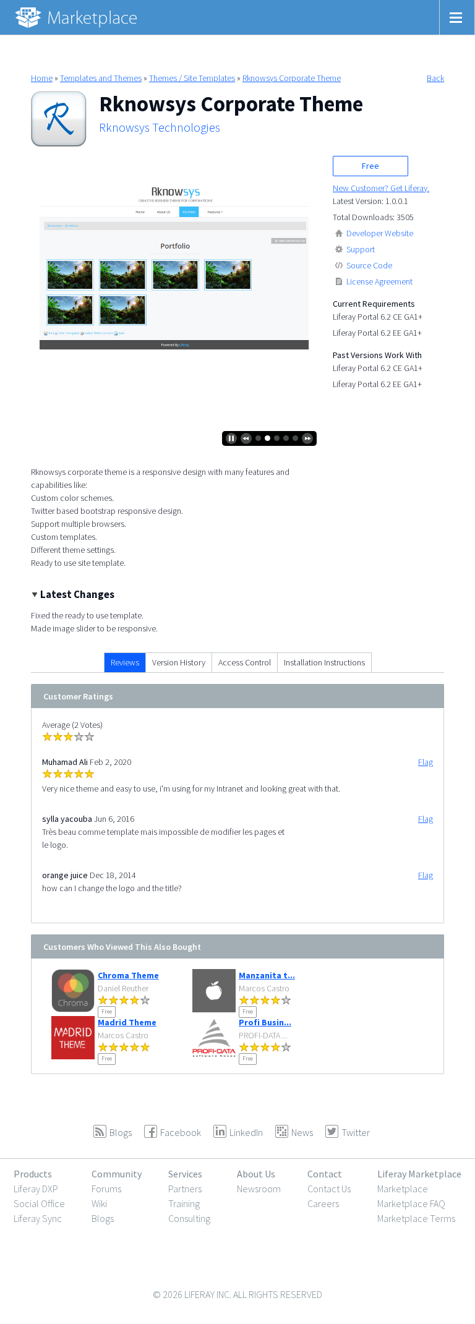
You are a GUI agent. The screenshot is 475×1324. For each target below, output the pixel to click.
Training (184, 1203)
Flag (425, 761)
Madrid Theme (127, 1022)
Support (360, 249)
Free (370, 165)
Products (33, 1174)
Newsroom (259, 1188)
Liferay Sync (38, 1218)
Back (435, 77)
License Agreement (379, 281)
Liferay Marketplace (419, 1174)
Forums (106, 1188)
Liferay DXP (36, 1188)
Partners (185, 1188)
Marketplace (402, 1188)
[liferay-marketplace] (77, 17)
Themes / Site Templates (192, 77)
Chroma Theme (128, 975)
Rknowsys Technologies (159, 127)
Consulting (189, 1218)
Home (42, 77)
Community (117, 1174)
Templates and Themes (101, 77)
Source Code (369, 265)
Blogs (103, 1218)
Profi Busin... (265, 1022)
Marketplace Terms (416, 1218)
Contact (324, 1174)
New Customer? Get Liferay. (381, 188)
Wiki (99, 1203)
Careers (323, 1203)
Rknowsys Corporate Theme (291, 77)
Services (185, 1174)
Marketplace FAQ (411, 1203)
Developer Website (379, 233)
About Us (256, 1174)
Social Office (39, 1203)
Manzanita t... (267, 975)
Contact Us (329, 1188)
